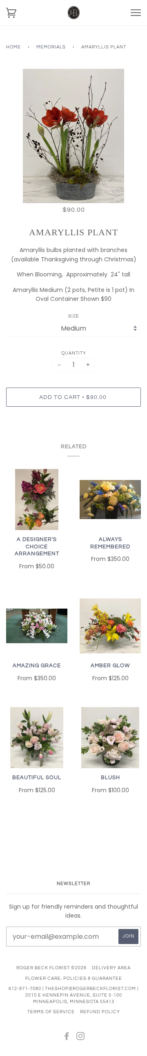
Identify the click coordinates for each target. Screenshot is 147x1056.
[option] (73, 136)
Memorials (51, 47)
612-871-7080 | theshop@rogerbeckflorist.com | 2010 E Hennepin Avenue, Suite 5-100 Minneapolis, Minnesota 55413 (73, 994)
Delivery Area (111, 968)
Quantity (73, 353)
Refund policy (100, 1012)
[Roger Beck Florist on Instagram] (80, 1038)
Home (13, 47)
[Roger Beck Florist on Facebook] (66, 1038)
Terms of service (51, 1012)
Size (73, 316)
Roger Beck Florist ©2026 (51, 968)
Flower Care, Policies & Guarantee (73, 978)
